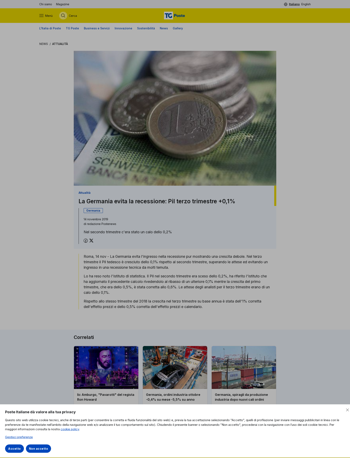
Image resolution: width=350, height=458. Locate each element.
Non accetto (38, 448)
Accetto (14, 448)
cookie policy (70, 429)
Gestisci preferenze (19, 437)
